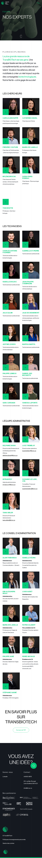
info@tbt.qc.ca (28, 788)
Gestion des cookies (8, 843)
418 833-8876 (28, 776)
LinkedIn (5, 776)
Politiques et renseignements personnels (14, 839)
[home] (5, 3)
